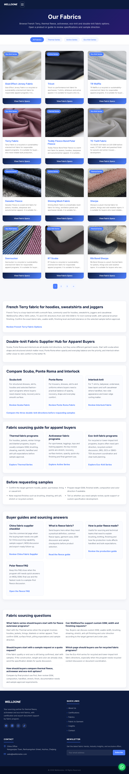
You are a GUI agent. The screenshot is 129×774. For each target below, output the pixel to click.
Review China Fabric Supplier (23, 554)
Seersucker (11, 258)
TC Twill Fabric (98, 141)
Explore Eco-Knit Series (100, 464)
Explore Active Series (59, 464)
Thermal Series (54, 40)
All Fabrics (37, 40)
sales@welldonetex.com (17, 754)
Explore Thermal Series (21, 464)
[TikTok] (24, 725)
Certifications (73, 713)
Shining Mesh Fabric (59, 201)
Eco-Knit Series (90, 40)
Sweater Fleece (13, 201)
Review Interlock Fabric (99, 405)
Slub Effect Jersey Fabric (19, 83)
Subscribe (119, 752)
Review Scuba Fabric (19, 405)
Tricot (51, 83)
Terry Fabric (12, 141)
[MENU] (22, 4)
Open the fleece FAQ (19, 591)
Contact (71, 730)
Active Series (71, 40)
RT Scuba (53, 258)
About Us (72, 708)
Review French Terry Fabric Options (24, 327)
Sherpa (94, 201)
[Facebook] (6, 725)
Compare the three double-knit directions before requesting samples (40, 413)
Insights (71, 726)
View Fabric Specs (22, 101)
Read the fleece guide (59, 554)
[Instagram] (18, 725)
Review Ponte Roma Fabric (62, 405)
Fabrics (71, 717)
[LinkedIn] (12, 725)
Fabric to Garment (75, 721)
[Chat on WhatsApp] (121, 766)
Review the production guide (102, 551)
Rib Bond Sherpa (99, 258)
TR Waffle (95, 83)
